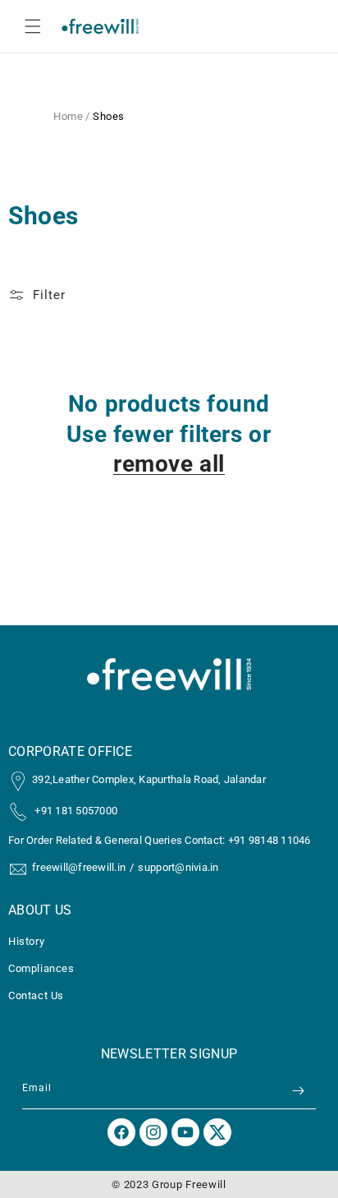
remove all (169, 463)
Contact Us (36, 995)
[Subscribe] (298, 1090)
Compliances (41, 968)
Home (68, 116)
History (26, 941)
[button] (33, 26)
